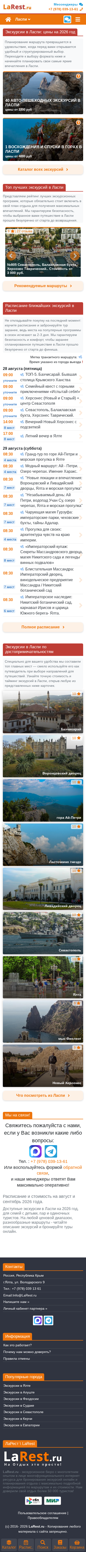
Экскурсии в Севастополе (23, 1412)
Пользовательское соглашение (42, 1513)
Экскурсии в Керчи (17, 1419)
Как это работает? (17, 1345)
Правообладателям (43, 1518)
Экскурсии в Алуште (19, 1392)
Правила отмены (16, 1358)
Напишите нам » (16, 1302)
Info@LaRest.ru (25, 1295)
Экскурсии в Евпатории (21, 1425)
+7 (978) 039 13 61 (26, 1288)
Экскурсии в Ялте (17, 1385)
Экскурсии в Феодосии (21, 1399)
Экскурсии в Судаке (18, 1405)
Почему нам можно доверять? (27, 1352)
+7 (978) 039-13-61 (49, 1161)
